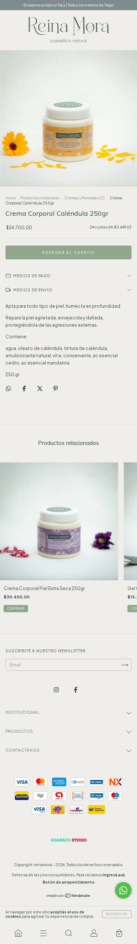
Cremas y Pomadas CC (84, 198)
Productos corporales (40, 198)
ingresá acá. (114, 875)
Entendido (117, 914)
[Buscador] (68, 933)
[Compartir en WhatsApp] (8, 388)
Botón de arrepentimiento (69, 882)
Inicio (10, 198)
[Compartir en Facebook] (24, 388)
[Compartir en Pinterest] (55, 388)
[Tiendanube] (68, 896)
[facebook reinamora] (75, 690)
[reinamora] (18, 933)
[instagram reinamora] (57, 690)
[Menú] (43, 933)
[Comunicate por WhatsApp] (123, 890)
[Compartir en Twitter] (40, 388)
